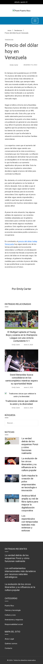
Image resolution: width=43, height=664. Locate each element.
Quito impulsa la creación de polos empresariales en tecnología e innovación (29, 483)
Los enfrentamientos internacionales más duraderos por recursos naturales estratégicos (20, 573)
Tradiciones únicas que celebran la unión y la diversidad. (21, 402)
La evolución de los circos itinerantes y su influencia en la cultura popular (29, 464)
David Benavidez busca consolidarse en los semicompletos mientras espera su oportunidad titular (21, 379)
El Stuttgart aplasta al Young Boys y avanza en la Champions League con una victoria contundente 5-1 (21, 336)
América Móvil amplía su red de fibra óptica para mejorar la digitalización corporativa (30, 503)
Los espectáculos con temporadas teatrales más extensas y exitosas (30, 523)
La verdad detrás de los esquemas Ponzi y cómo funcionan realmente (17, 558)
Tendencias (9, 39)
